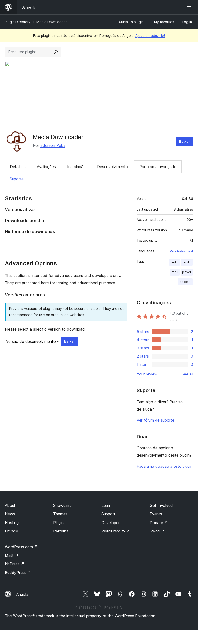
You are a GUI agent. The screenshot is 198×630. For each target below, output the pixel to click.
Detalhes (18, 166)
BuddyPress (18, 572)
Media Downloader (58, 137)
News (10, 513)
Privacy (11, 531)
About (10, 505)
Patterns (60, 531)
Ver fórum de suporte (155, 420)
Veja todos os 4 (181, 251)
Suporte (17, 179)
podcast (185, 281)
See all (187, 374)
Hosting (12, 522)
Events (156, 513)
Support (108, 513)
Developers (111, 522)
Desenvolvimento (112, 166)
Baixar (184, 141)
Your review (147, 374)
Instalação (76, 166)
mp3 (175, 272)
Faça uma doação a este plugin (164, 466)
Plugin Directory (17, 22)
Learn (106, 505)
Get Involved (161, 505)
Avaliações (46, 166)
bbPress (14, 563)
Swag (157, 531)
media (186, 262)
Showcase (62, 505)
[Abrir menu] (190, 7)
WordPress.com (21, 547)
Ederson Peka (52, 145)
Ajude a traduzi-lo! (150, 36)
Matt (11, 555)
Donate (159, 522)
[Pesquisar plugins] (56, 52)
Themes (60, 513)
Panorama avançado (158, 166)
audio (174, 262)
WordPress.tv (115, 531)
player (186, 272)
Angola (22, 594)
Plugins (59, 522)
